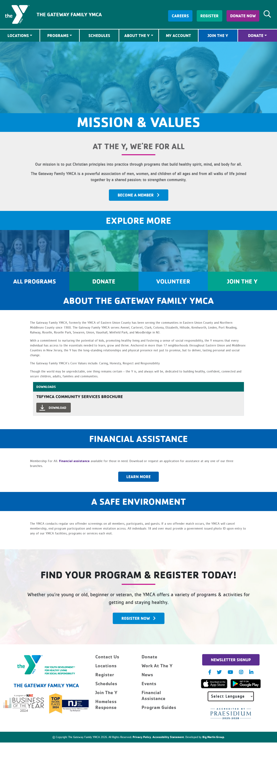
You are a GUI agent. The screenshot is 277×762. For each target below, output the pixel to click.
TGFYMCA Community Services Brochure (79, 396)
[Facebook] (209, 672)
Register (209, 15)
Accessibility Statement (168, 737)
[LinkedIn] (251, 672)
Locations (106, 666)
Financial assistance (74, 461)
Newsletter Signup (231, 659)
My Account (178, 35)
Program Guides (159, 707)
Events (149, 683)
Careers (180, 15)
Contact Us (107, 657)
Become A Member (136, 195)
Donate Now (243, 15)
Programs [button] (58, 35)
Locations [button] (18, 35)
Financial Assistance (153, 695)
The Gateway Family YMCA (69, 14)
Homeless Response (106, 704)
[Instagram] (241, 672)
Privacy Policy (142, 737)
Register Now (135, 618)
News (147, 674)
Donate (255, 35)
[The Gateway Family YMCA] (17, 14)
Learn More (138, 476)
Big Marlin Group (213, 737)
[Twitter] (219, 672)
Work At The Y (157, 666)
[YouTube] (230, 672)
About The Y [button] (137, 35)
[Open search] (267, 14)
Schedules (99, 35)
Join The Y (218, 35)
